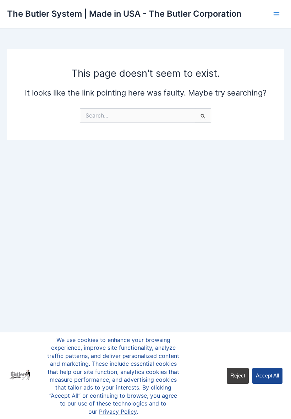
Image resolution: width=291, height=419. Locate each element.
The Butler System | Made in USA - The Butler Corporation (124, 14)
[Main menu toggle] (276, 14)
